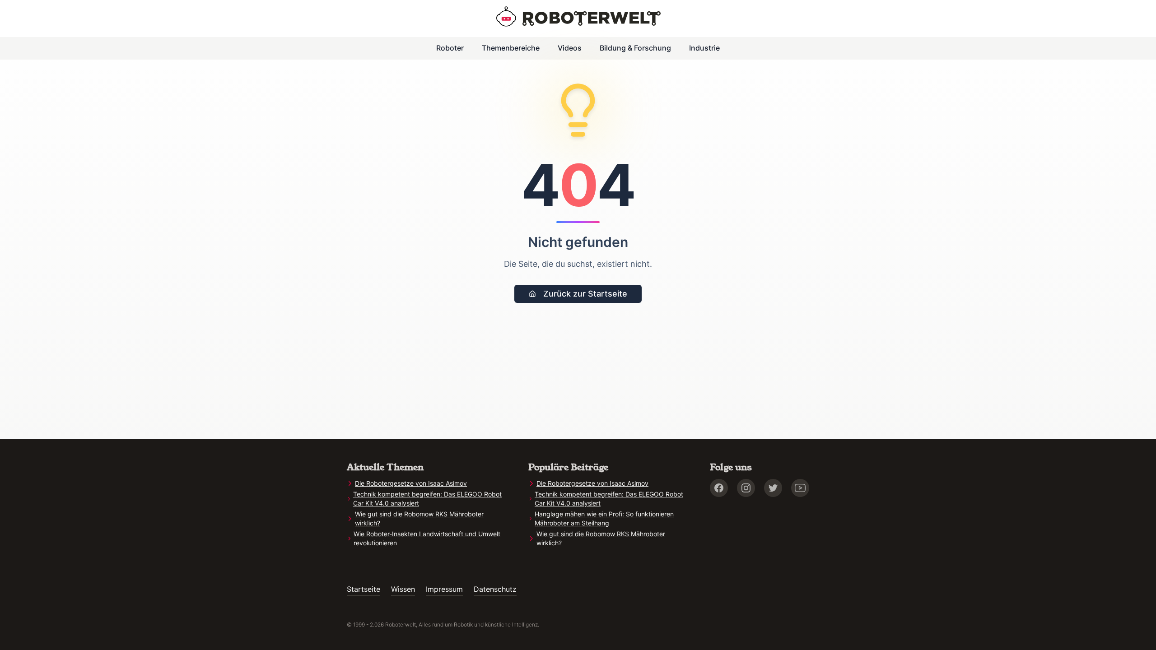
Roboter (450, 47)
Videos (570, 47)
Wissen (403, 589)
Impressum (444, 589)
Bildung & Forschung (635, 47)
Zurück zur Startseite (585, 293)
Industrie (704, 47)
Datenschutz (495, 589)
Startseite (363, 589)
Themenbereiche (511, 47)
